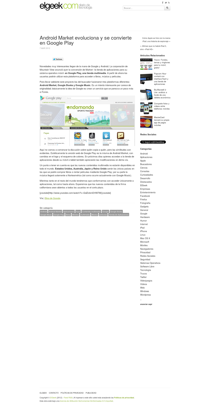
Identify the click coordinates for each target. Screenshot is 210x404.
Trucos (143, 273)
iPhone (143, 231)
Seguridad (145, 259)
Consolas (144, 171)
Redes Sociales (147, 255)
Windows (144, 291)
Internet (144, 224)
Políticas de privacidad (72, 392)
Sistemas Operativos (150, 262)
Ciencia (143, 167)
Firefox (143, 199)
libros (68, 214)
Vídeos (143, 284)
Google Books (116, 211)
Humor (143, 220)
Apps (78, 211)
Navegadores (146, 248)
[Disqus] (87, 257)
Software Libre (147, 266)
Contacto (54, 392)
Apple (143, 160)
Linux (142, 234)
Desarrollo (145, 178)
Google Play (59, 214)
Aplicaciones (68, 211)
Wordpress (145, 294)
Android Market (55, 211)
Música (95, 214)
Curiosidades (146, 174)
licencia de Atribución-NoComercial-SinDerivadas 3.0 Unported (86, 401)
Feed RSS (68, 397)
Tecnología (145, 269)
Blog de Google (52, 198)
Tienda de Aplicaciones (119, 214)
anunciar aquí (146, 304)
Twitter (143, 277)
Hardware (145, 217)
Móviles (75, 214)
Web (142, 287)
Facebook (145, 195)
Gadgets (144, 206)
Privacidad (145, 252)
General (144, 210)
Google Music (46, 214)
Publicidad (91, 392)
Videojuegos (146, 280)
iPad (142, 227)
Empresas (145, 188)
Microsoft (144, 241)
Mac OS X (145, 238)
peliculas (103, 214)
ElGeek (143, 185)
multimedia (85, 214)
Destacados (146, 181)
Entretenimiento (148, 192)
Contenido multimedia (91, 211)
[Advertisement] (105, 22)
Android (43, 211)
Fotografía (145, 202)
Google (105, 211)
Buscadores (146, 164)
